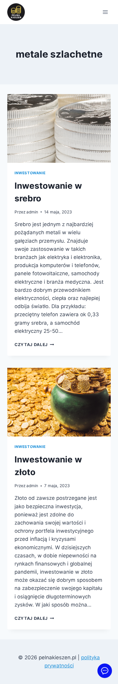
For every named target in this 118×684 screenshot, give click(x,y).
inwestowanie (30, 173)
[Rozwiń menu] (105, 12)
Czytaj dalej (34, 344)
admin (32, 212)
